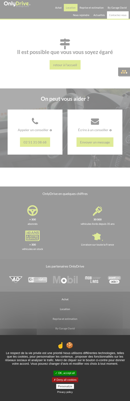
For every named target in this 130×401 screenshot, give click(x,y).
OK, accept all (66, 373)
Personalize (65, 386)
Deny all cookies (66, 379)
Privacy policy (65, 392)
